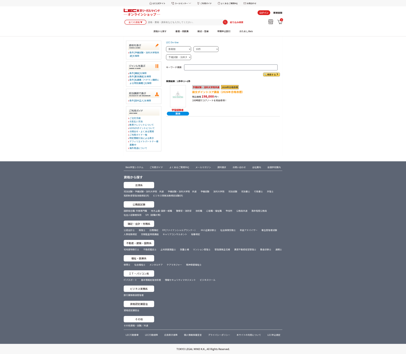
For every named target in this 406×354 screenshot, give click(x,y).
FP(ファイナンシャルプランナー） (179, 230)
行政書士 (258, 191)
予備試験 (204, 191)
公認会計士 (129, 230)
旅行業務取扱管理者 (134, 295)
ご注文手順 (135, 118)
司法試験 (232, 191)
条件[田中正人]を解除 (140, 100)
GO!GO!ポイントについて (142, 128)
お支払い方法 (136, 121)
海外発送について (138, 148)
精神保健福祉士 (194, 264)
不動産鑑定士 (150, 249)
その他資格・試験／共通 (136, 325)
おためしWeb (246, 31)
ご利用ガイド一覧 (138, 134)
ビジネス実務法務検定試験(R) (168, 195)
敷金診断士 (265, 249)
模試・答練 (203, 31)
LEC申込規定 (273, 334)
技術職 (199, 210)
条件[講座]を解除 (138, 73)
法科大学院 (218, 191)
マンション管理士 (202, 249)
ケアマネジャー (174, 264)
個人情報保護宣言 (193, 334)
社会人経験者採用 (132, 214)
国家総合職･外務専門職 (135, 210)
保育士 (127, 264)
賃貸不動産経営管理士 (245, 249)
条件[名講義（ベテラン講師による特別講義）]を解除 (144, 81)
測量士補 (184, 249)
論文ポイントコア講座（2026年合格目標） (218, 92)
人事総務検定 (130, 234)
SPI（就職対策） (153, 214)
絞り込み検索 (236, 22)
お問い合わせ (239, 167)
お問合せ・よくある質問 (142, 131)
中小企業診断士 (208, 230)
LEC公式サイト (159, 3)
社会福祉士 (139, 264)
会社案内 (256, 167)
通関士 (278, 249)
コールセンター (181, 3)
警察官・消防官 (184, 210)
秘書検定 (195, 234)
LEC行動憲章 (132, 334)
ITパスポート (130, 279)
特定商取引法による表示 (142, 138)
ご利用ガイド (206, 3)
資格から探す (160, 31)
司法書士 (245, 191)
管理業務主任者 (222, 249)
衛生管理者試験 (269, 230)
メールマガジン (203, 167)
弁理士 (270, 191)
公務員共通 (241, 210)
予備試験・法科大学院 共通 (182, 191)
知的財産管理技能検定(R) (136, 195)
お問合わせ (251, 3)
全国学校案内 (274, 167)
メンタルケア (156, 264)
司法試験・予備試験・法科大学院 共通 (144, 191)
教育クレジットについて (142, 124)
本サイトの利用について (249, 334)
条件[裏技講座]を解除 (140, 76)
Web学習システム (134, 167)
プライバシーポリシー (219, 334)
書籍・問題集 (182, 31)
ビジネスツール (207, 279)
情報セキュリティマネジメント (180, 279)
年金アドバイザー (249, 230)
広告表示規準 (171, 334)
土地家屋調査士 (168, 249)
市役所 (229, 210)
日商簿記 (153, 230)
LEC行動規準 (151, 334)
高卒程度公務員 (259, 210)
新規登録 (277, 12)
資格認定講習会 (131, 310)
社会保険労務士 (228, 230)
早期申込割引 (224, 31)
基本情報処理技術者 (151, 279)
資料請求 (221, 167)
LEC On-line (172, 42)
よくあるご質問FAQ (229, 3)
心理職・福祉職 (214, 210)
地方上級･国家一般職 (161, 210)
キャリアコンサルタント (175, 234)
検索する (271, 74)
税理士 (142, 230)
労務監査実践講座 (150, 234)
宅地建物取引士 (131, 249)
